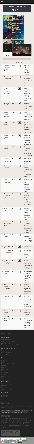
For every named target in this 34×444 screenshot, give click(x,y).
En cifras (3, 374)
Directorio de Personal (7, 364)
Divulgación (4, 395)
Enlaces (3, 378)
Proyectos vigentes (6, 352)
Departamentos (5, 343)
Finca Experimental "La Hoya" (9, 345)
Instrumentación (5, 369)
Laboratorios (4, 371)
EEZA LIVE (4, 376)
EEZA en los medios (6, 389)
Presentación (5, 360)
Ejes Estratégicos (6, 339)
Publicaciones (5, 351)
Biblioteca (4, 365)
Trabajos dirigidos (6, 354)
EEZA (3, 2)
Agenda (3, 387)
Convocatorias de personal (8, 384)
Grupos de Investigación (8, 341)
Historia (3, 362)
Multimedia (4, 397)
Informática (4, 367)
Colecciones (4, 372)
